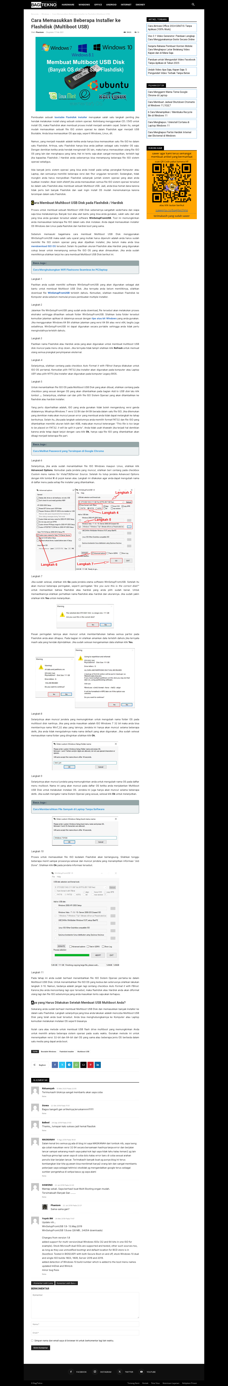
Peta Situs (155, 1383)
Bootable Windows (48, 1051)
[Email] (83, 1065)
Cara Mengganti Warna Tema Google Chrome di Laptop (168, 94)
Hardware (68, 4)
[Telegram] (69, 1065)
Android (111, 4)
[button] (193, 4)
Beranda (35, 14)
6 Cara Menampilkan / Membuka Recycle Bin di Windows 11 (170, 114)
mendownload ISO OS (43, 246)
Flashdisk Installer (67, 1051)
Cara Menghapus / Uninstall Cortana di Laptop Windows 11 (168, 124)
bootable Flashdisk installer (71, 117)
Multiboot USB (83, 1051)
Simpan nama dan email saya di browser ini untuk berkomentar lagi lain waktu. (74, 1340)
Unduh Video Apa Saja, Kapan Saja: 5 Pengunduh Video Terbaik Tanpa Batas (169, 71)
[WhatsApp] (76, 1065)
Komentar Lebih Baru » (66, 1283)
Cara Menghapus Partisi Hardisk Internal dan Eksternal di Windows (169, 134)
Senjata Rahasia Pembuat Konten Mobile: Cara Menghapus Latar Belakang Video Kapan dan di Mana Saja (170, 49)
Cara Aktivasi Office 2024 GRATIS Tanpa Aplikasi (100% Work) (170, 27)
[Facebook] (55, 1065)
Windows (84, 4)
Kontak (145, 1383)
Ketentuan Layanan (171, 1383)
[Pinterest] (90, 1065)
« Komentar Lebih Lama (43, 1283)
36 (138, 32)
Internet (126, 4)
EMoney (140, 4)
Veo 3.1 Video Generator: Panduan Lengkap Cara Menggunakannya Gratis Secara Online (171, 38)
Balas (44, 1096)
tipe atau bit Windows (104, 318)
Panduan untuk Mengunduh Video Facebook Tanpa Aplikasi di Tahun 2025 (171, 61)
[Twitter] (62, 1065)
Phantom (40, 32)
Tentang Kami (133, 1383)
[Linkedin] (98, 1065)
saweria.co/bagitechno (172, 210)
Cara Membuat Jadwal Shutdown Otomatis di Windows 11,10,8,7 (171, 104)
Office (98, 4)
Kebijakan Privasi (189, 1383)
